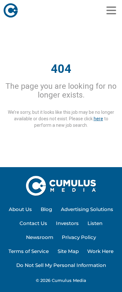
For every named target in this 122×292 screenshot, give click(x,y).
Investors (67, 223)
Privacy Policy (79, 237)
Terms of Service (28, 251)
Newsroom (39, 237)
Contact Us (33, 223)
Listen (95, 223)
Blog (46, 209)
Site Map (68, 251)
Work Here (100, 251)
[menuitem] (20, 209)
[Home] (33, 10)
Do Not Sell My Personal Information (61, 265)
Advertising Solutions (87, 209)
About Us (20, 209)
